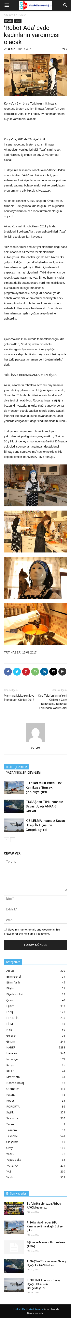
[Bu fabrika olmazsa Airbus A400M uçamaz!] (14, 1208)
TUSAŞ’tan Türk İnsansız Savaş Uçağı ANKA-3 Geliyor (44, 806)
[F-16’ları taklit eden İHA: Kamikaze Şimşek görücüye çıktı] (14, 787)
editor (11, 48)
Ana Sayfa (9, 14)
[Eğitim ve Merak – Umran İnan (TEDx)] (14, 1247)
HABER (22, 14)
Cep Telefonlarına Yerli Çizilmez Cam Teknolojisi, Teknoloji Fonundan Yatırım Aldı (52, 702)
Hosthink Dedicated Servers (27, 1309)
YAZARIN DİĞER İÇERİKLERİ (23, 772)
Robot (17, 20)
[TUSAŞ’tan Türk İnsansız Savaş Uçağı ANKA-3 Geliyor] (14, 806)
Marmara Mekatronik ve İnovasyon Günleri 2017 (19, 698)
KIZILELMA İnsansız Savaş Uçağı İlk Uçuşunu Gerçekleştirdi (45, 825)
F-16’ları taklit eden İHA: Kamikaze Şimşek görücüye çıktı (44, 787)
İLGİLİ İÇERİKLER (16, 767)
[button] (65, 5)
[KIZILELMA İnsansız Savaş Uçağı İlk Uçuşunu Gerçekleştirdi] (14, 825)
